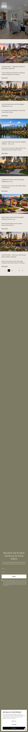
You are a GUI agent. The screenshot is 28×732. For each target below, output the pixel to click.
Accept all (14, 728)
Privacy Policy (6, 585)
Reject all (14, 721)
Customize (14, 724)
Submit (14, 576)
